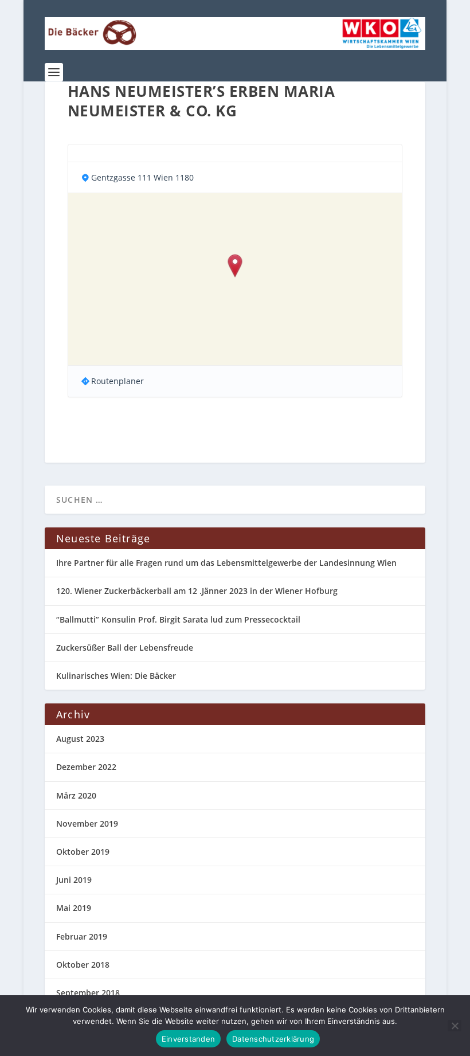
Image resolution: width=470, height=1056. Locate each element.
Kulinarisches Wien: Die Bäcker (116, 675)
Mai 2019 (73, 907)
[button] (235, 266)
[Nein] (454, 1025)
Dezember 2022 (86, 766)
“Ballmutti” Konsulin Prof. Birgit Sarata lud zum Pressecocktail (178, 619)
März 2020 (76, 795)
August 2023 (80, 738)
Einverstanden (188, 1038)
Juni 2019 (74, 879)
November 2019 (87, 823)
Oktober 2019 (82, 851)
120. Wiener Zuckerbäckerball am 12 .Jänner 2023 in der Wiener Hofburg (197, 590)
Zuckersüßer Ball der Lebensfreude (124, 647)
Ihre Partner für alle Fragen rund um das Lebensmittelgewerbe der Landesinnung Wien (226, 562)
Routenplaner (117, 381)
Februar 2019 (81, 936)
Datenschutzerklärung (273, 1038)
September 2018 (88, 992)
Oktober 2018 (82, 964)
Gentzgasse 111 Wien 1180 (142, 177)
